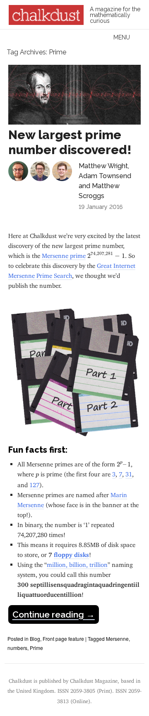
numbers (17, 647)
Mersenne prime (64, 254)
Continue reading (53, 614)
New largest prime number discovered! (69, 142)
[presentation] (106, 255)
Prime (36, 647)
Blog (35, 638)
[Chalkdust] (46, 22)
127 (34, 483)
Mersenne (117, 638)
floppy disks (71, 553)
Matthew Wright (103, 166)
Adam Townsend (105, 176)
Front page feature (63, 638)
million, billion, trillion (77, 563)
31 (128, 472)
